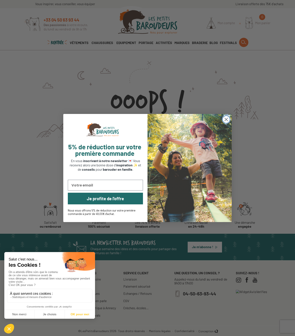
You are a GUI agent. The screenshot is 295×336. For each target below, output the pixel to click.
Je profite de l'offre (105, 198)
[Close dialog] (226, 119)
